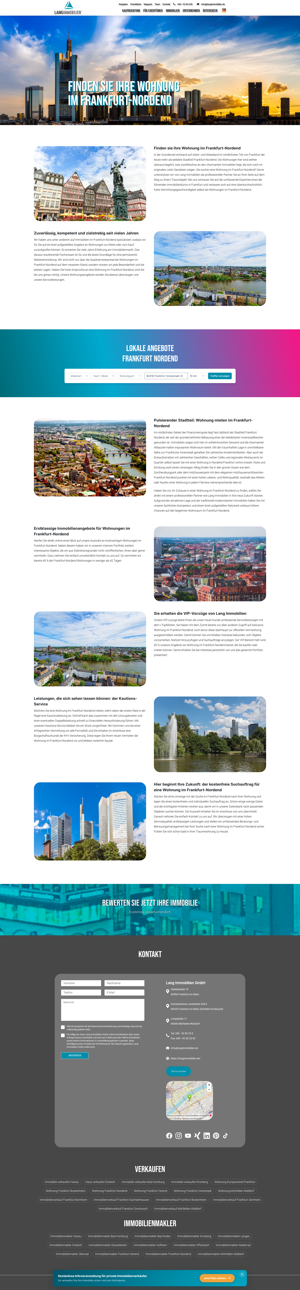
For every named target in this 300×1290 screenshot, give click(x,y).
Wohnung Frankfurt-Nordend (109, 1190)
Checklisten (135, 4)
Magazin (148, 4)
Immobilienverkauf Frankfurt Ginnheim (236, 1199)
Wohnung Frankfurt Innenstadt (193, 1190)
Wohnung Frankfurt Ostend (150, 1190)
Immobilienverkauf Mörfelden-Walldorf (177, 1208)
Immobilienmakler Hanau (65, 1236)
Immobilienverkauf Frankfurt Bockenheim (181, 1199)
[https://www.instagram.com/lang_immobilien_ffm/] (178, 1136)
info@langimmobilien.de (184, 1048)
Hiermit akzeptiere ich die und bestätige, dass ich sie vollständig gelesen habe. (104, 1028)
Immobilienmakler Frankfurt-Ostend (117, 1254)
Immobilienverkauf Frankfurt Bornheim (63, 1199)
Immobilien (173, 10)
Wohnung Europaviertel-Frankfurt (235, 1182)
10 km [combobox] (193, 375)
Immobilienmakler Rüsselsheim (108, 1245)
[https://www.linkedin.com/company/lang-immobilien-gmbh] (207, 1136)
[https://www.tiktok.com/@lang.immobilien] (225, 1136)
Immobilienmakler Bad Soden (153, 1236)
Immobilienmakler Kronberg (194, 1236)
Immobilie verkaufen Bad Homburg (143, 1182)
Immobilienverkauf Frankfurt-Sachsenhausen (121, 1199)
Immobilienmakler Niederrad (233, 1245)
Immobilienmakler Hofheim (150, 1245)
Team (157, 4)
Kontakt (166, 4)
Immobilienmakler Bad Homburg (108, 1236)
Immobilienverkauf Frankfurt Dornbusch (123, 1208)
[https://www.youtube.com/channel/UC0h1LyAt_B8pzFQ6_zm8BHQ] (188, 1136)
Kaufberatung (131, 10)
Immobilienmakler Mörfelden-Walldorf (221, 1254)
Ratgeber (123, 4)
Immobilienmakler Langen (234, 1236)
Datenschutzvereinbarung (103, 1026)
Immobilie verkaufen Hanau (62, 1182)
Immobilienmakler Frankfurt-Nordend (168, 1254)
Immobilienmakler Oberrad (72, 1254)
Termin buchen (178, 1071)
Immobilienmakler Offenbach (191, 1245)
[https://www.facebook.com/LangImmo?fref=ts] (169, 1136)
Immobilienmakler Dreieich (65, 1245)
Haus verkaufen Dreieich (100, 1182)
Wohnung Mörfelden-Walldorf (236, 1190)
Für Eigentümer (153, 10)
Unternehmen (191, 10)
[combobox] (166, 376)
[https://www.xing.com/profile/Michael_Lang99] (197, 1136)
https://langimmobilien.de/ (185, 1058)
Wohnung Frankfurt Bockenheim (65, 1190)
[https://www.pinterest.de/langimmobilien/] (216, 1136)
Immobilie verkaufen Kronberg (189, 1182)
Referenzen (210, 10)
